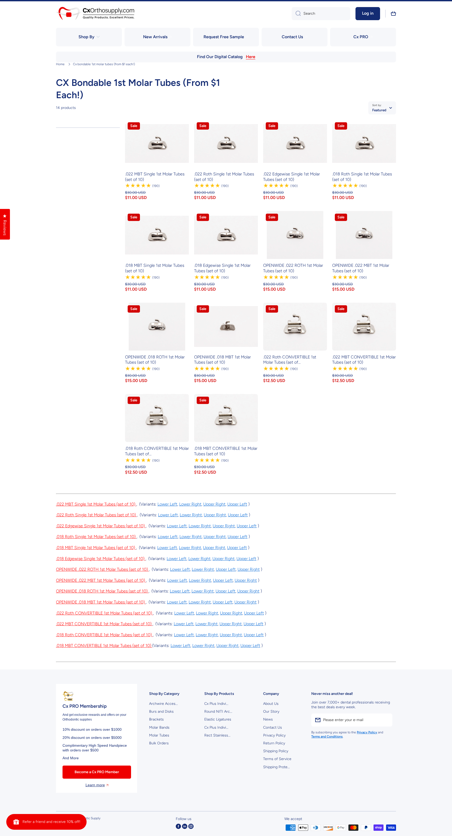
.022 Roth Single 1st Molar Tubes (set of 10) (224, 176)
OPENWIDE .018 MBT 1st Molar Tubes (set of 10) (222, 360)
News (268, 719)
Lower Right (190, 504)
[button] (393, 13)
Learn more (95, 785)
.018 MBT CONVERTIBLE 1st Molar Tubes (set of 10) (225, 451)
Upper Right (214, 504)
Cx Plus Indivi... (216, 703)
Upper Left (237, 504)
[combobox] (321, 13)
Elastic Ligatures (217, 719)
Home (60, 64)
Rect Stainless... (217, 735)
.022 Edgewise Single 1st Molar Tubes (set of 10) (291, 176)
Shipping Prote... (276, 767)
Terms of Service (277, 759)
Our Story (271, 711)
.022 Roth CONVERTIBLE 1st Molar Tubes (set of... (289, 360)
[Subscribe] (385, 720)
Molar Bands (159, 727)
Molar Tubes (159, 735)
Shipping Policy (275, 751)
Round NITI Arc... (218, 711)
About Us (271, 703)
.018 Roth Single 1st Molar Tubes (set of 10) (362, 176)
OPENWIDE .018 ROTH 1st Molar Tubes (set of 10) (155, 360)
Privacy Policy (274, 735)
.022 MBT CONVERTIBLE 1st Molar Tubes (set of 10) (364, 360)
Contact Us (272, 727)
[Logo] (95, 13)
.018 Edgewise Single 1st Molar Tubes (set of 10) (222, 268)
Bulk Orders (159, 743)
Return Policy (274, 743)
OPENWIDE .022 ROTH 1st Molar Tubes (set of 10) (293, 268)
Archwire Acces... (163, 703)
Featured (379, 110)
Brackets (156, 719)
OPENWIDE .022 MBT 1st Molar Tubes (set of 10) (360, 268)
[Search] (296, 13)
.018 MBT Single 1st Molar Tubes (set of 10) (154, 268)
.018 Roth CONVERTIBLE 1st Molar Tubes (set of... (157, 451)
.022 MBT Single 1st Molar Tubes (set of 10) (154, 176)
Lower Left (167, 504)
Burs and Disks (161, 711)
